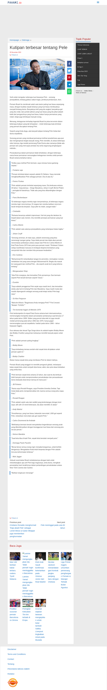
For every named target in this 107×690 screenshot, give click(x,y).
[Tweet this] (69, 71)
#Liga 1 (79, 58)
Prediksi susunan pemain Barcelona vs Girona (14, 614)
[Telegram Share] (69, 84)
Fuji (78, 80)
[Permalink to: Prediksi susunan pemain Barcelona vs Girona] (15, 603)
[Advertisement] (53, 20)
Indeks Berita (88, 91)
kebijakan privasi (82, 62)
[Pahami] (15, 2)
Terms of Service (81, 92)
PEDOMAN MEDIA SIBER (19, 669)
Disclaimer (12, 649)
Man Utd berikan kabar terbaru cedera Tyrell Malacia (13, 570)
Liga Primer (81, 84)
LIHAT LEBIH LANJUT (84, 54)
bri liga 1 (80, 67)
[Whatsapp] (69, 91)
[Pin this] (69, 77)
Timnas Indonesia (83, 45)
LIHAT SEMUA (82, 49)
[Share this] (69, 64)
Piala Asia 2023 (82, 71)
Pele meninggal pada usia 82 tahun (53, 525)
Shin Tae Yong (82, 76)
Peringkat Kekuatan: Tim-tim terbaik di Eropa (26, 614)
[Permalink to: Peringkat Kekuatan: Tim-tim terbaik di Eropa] (27, 603)
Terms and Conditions (17, 654)
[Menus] (98, 2)
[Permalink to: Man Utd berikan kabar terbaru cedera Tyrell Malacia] (15, 556)
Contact (11, 659)
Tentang (11, 664)
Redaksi (11, 674)
